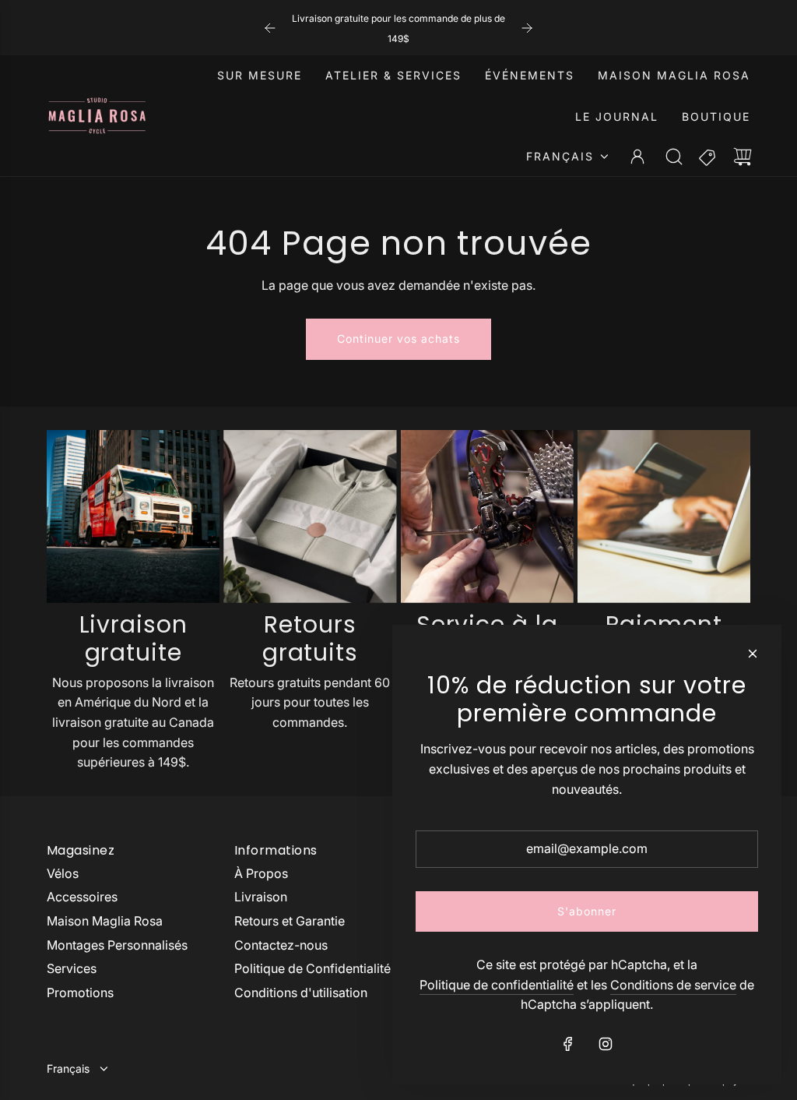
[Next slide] (526, 28)
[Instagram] (605, 1044)
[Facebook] (568, 1044)
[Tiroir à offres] (708, 156)
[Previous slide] (270, 28)
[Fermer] (753, 653)
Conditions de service (673, 984)
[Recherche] (674, 156)
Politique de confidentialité (497, 984)
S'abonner (586, 911)
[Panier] (742, 156)
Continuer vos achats (398, 338)
